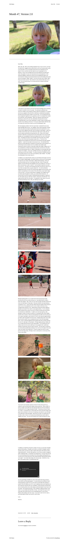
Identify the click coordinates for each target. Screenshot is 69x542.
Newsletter (36, 513)
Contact (58, 4)
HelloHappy (11, 4)
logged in (26, 525)
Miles (32, 513)
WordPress (57, 538)
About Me (53, 4)
